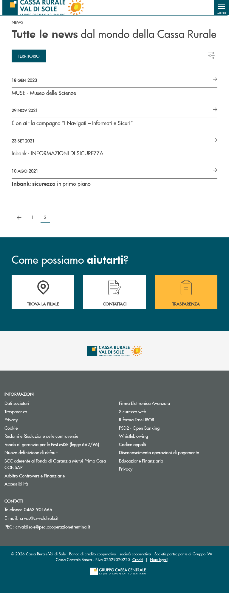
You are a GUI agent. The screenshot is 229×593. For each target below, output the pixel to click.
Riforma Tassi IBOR (159, 419)
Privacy (11, 419)
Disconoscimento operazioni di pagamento (159, 452)
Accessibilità (16, 483)
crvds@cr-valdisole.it (39, 518)
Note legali (159, 559)
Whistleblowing (133, 436)
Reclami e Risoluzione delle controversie (41, 436)
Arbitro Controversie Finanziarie (57, 475)
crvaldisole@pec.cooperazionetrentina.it (53, 526)
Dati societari (16, 403)
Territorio (29, 56)
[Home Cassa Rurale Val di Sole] (43, 7)
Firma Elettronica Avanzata (144, 403)
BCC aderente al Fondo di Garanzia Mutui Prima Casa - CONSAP (56, 464)
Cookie (11, 428)
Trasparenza (15, 411)
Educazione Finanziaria (141, 460)
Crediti (137, 559)
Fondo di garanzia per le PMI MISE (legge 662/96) (57, 444)
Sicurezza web (132, 411)
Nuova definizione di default (31, 452)
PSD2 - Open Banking (139, 428)
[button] (221, 7)
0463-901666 (38, 509)
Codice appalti (132, 444)
